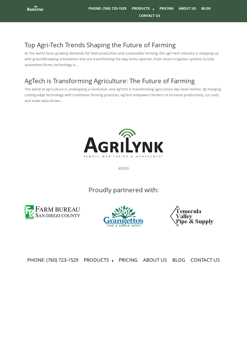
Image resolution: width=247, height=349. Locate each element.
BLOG (206, 9)
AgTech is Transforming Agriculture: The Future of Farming (110, 80)
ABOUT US (187, 9)
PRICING (166, 9)
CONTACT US (149, 16)
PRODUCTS (141, 9)
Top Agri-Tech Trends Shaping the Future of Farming (100, 45)
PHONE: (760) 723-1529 (107, 9)
